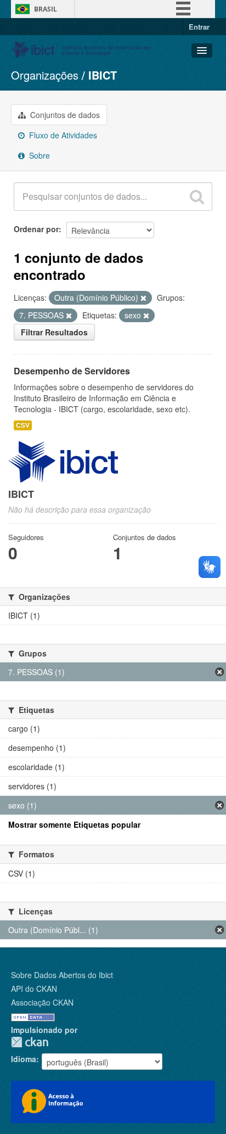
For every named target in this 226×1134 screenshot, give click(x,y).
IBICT (102, 75)
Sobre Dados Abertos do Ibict (62, 974)
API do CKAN (34, 988)
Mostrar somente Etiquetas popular (74, 824)
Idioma (23, 1058)
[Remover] (143, 298)
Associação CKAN (42, 1002)
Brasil (45, 9)
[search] (197, 196)
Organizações (44, 75)
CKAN (29, 1042)
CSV (23, 425)
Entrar (199, 26)
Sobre (38, 155)
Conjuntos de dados (64, 114)
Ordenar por (36, 228)
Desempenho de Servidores (72, 370)
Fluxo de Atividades (62, 135)
